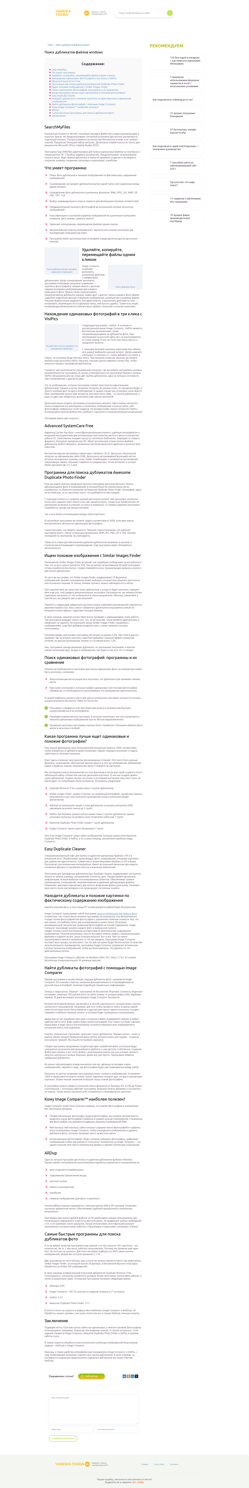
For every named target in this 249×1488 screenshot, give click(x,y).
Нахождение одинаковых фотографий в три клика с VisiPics (84, 78)
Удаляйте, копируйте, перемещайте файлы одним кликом (83, 75)
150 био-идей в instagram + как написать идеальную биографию (185, 60)
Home (50, 45)
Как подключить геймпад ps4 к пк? (173, 99)
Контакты (174, 1464)
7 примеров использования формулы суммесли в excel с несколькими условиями (184, 82)
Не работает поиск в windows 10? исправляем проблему (62, 347)
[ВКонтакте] (124, 1376)
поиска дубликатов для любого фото (117, 913)
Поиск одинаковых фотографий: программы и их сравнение (85, 90)
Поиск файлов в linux (125, 287)
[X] (136, 1376)
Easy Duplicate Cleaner (63, 95)
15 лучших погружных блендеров (182, 114)
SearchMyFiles (59, 69)
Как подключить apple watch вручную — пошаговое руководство (176, 147)
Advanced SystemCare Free (66, 81)
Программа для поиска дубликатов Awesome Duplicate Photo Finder (88, 84)
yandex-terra (71, 13)
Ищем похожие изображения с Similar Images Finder (80, 87)
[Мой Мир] (132, 1376)
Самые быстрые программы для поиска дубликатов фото (83, 113)
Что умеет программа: (64, 72)
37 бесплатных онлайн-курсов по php (183, 131)
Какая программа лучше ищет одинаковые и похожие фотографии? (89, 92)
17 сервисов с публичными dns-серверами (185, 200)
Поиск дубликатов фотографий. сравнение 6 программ (62, 270)
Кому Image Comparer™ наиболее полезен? (75, 107)
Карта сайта (159, 1464)
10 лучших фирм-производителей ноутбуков (180, 218)
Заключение (58, 115)
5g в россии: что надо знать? (182, 183)
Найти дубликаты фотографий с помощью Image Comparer (84, 104)
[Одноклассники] (128, 1376)
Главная (145, 1464)
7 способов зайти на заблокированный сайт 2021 (183, 165)
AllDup (55, 110)
